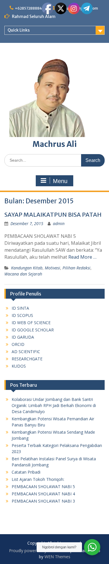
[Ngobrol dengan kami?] (92, 547)
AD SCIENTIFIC (26, 351)
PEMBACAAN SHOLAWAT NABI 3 (43, 501)
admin (59, 223)
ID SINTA (20, 308)
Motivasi (52, 268)
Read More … (82, 257)
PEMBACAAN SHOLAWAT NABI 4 (43, 494)
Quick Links (19, 30)
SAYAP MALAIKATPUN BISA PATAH (52, 214)
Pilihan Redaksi (76, 268)
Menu (60, 181)
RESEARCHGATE (27, 359)
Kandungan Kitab (26, 268)
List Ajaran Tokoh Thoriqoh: (38, 479)
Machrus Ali (55, 144)
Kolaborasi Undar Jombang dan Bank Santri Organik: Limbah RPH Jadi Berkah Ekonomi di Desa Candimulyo (54, 405)
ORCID (18, 344)
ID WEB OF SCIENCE (31, 322)
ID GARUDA (23, 337)
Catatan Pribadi (26, 472)
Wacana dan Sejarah (23, 274)
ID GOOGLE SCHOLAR (33, 330)
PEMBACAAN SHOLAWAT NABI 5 (43, 486)
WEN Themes (57, 556)
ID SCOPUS (22, 315)
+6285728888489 (31, 8)
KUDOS (19, 366)
